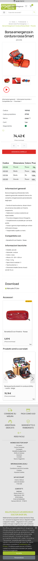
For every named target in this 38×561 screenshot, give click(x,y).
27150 (27, 114)
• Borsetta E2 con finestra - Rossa (16, 240)
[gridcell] (7, 167)
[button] (32, 378)
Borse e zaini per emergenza (18, 24)
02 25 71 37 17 (20, 1)
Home (12, 22)
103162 (27, 110)
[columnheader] (7, 163)
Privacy (5, 546)
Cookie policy (23, 544)
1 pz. (26, 122)
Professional (22, 22)
